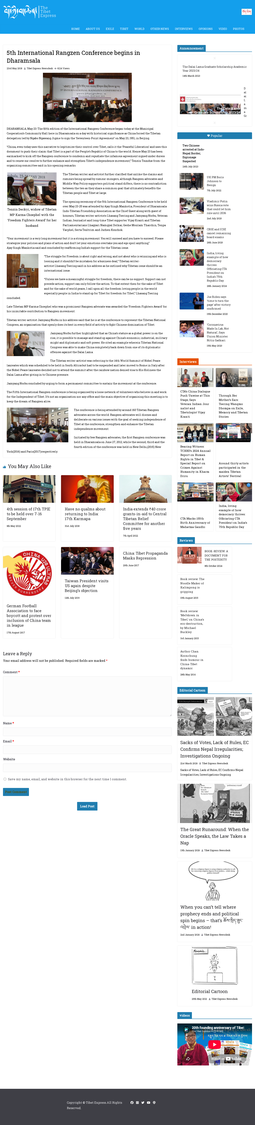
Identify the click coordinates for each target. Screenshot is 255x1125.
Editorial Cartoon (210, 991)
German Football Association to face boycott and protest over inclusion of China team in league (29, 615)
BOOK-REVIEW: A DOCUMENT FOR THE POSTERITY (216, 555)
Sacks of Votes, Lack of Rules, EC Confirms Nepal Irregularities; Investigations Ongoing (214, 749)
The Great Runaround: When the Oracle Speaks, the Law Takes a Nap (214, 836)
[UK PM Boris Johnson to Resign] (192, 181)
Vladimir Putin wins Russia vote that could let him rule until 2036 (219, 207)
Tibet (124, 29)
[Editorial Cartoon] (214, 965)
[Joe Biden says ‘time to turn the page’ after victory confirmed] (192, 301)
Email (8, 741)
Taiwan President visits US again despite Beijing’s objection (86, 585)
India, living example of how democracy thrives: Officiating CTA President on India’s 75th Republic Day (217, 266)
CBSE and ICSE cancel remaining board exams (219, 233)
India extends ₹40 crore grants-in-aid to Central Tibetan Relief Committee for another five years (145, 519)
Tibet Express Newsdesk (40, 68)
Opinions (206, 29)
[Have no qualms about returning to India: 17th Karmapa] (87, 478)
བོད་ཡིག (246, 12)
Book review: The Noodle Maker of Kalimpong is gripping (192, 585)
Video (223, 29)
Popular (216, 136)
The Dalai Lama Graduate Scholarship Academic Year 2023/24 (215, 68)
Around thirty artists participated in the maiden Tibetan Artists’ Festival (234, 469)
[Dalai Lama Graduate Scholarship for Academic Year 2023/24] (210, 105)
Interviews (184, 29)
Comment (11, 672)
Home (75, 29)
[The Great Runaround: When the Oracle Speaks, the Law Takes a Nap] (214, 803)
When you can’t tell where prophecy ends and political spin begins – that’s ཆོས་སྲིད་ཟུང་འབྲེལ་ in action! (211, 917)
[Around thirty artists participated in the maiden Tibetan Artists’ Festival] (234, 432)
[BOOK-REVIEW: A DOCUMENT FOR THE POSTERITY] (189, 559)
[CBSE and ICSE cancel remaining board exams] (192, 233)
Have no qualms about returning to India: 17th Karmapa (85, 514)
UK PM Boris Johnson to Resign (215, 181)
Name (8, 723)
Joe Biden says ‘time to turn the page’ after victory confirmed (219, 302)
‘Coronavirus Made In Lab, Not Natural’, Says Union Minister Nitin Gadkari (218, 332)
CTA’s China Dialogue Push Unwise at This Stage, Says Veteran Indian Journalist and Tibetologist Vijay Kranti (195, 403)
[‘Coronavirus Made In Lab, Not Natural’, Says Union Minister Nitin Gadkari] (192, 328)
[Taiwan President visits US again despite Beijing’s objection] (87, 549)
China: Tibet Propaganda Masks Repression (145, 555)
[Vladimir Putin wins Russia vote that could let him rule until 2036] (192, 205)
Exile (110, 29)
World (139, 29)
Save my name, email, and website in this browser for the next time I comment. (67, 779)
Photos (238, 29)
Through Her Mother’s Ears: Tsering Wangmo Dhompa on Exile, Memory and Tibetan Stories (233, 406)
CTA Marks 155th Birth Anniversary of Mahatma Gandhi (195, 523)
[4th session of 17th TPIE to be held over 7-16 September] (29, 478)
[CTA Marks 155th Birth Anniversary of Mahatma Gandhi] (195, 491)
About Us (93, 29)
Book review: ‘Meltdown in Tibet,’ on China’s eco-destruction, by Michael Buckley (192, 621)
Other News (159, 29)
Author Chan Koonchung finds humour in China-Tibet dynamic (191, 659)
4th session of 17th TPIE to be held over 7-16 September (28, 514)
